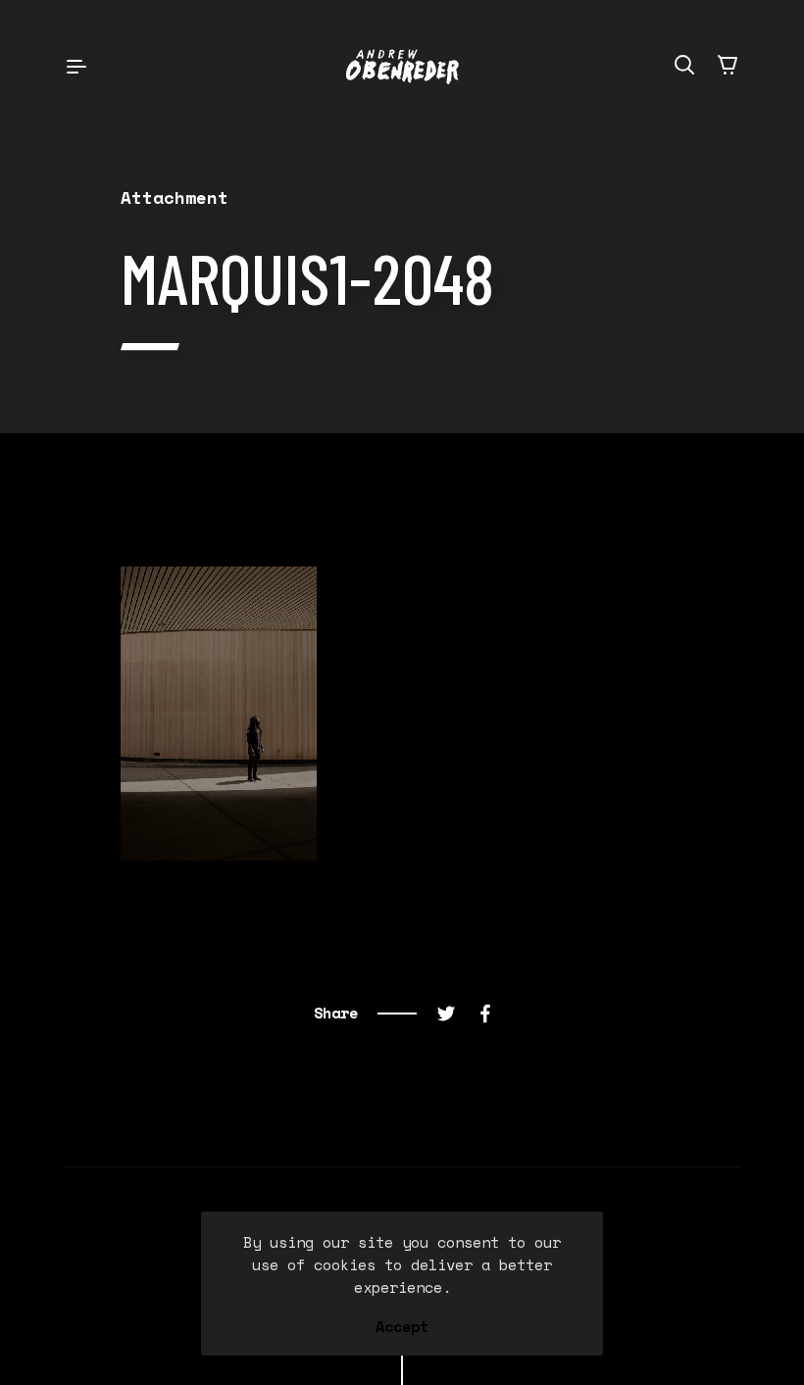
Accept (402, 1327)
